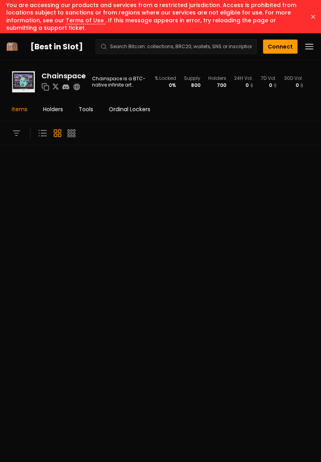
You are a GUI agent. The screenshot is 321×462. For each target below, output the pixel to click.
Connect (280, 47)
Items (19, 109)
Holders (53, 109)
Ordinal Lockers (129, 109)
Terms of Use (85, 20)
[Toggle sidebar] (16, 133)
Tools (86, 109)
